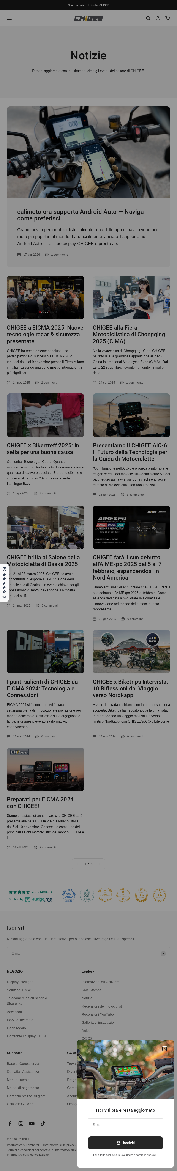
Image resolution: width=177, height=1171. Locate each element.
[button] (4, 583)
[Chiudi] (165, 1049)
